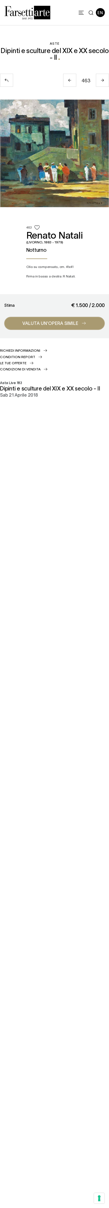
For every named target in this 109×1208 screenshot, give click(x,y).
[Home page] (27, 11)
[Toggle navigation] (81, 13)
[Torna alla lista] (6, 80)
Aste (55, 43)
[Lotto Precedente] (69, 80)
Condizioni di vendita (20, 369)
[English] (100, 12)
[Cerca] (91, 13)
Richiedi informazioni (20, 350)
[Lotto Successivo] (102, 80)
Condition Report (17, 356)
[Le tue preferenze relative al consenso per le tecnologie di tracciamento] (99, 1198)
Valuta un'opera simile (50, 323)
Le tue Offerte (13, 363)
